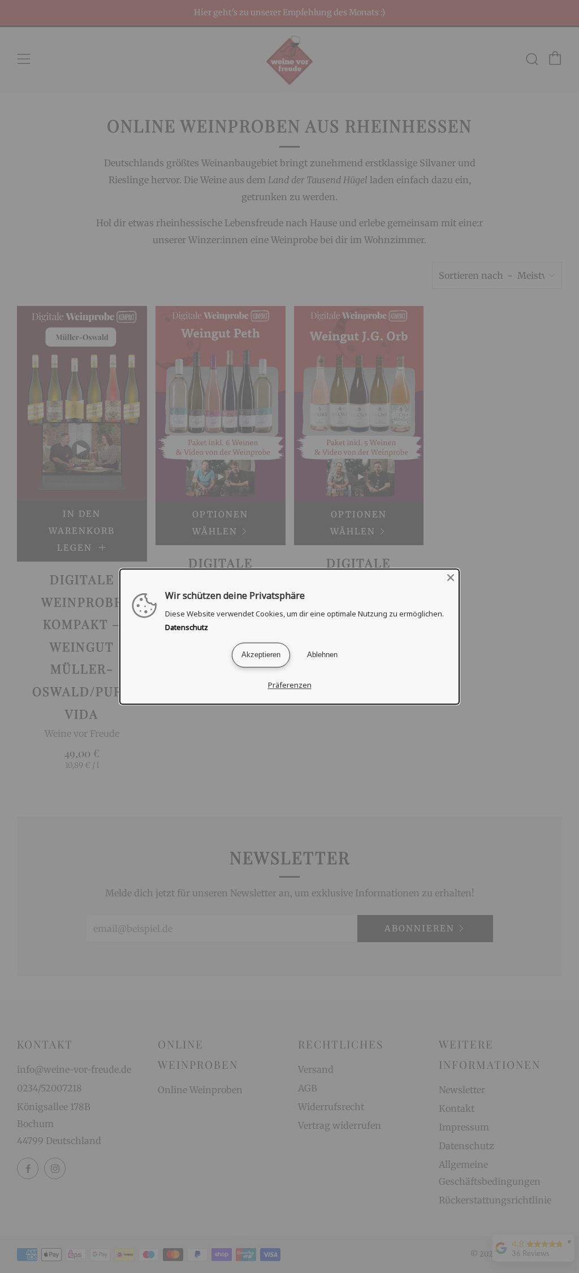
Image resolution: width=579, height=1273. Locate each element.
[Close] (450, 577)
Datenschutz (186, 627)
